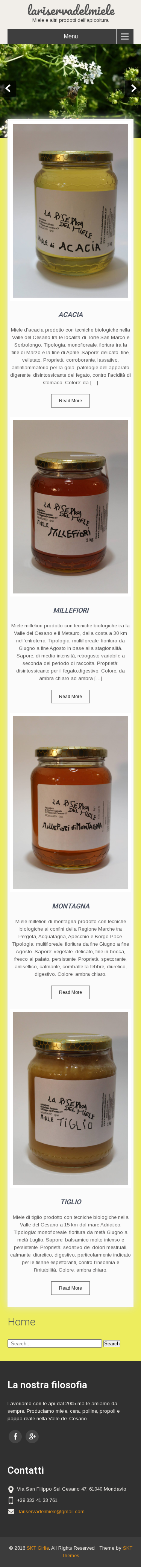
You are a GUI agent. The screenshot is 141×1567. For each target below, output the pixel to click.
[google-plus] (32, 1436)
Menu (71, 36)
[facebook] (15, 1436)
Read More (70, 400)
